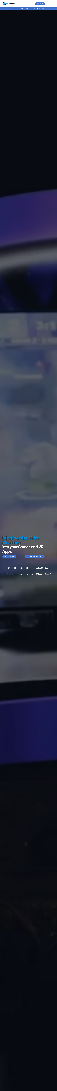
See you (14, 8)
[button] (40, 3)
